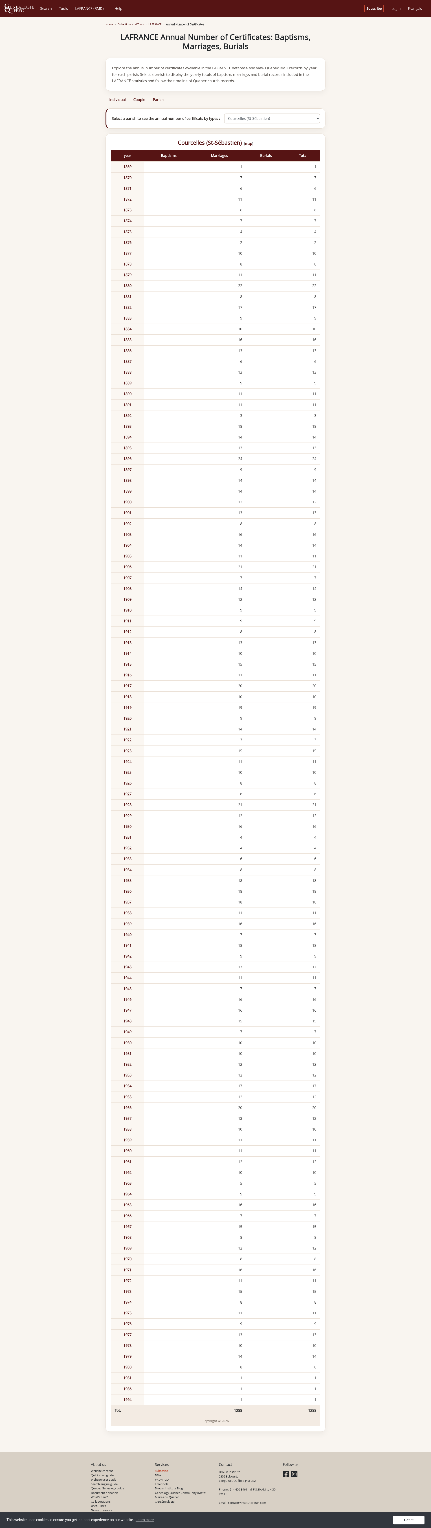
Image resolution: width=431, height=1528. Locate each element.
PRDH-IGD (162, 1480)
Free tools (161, 1484)
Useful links (98, 1506)
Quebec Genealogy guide (107, 1488)
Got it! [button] (409, 1520)
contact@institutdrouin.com (247, 1503)
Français (415, 8)
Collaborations (100, 1502)
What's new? (99, 1497)
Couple (139, 99)
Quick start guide (102, 1475)
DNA (158, 1475)
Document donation (104, 1493)
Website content (102, 1471)
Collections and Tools (131, 24)
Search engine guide (104, 1484)
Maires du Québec (167, 1497)
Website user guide (103, 1480)
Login (396, 8)
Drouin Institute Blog (169, 1488)
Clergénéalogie (164, 1502)
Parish (158, 99)
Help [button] (118, 8)
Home (109, 24)
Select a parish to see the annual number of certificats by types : (166, 118)
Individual (117, 99)
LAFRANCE (155, 24)
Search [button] (46, 8)
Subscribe (374, 8)
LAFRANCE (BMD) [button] (89, 8)
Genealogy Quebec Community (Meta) (180, 1493)
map (248, 143)
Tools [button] (63, 8)
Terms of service (101, 1510)
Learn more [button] (145, 1520)
